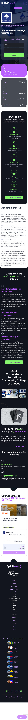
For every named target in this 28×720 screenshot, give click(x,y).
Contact (14, 626)
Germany (14, 612)
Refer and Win (14, 589)
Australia (14, 614)
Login (14, 629)
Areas (14, 583)
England (14, 603)
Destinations (14, 586)
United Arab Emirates (14, 598)
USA (14, 607)
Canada (14, 609)
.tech (15, 575)
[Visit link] (14, 525)
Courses (14, 617)
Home (14, 580)
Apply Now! (22, 717)
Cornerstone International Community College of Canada (12, 26)
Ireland (14, 594)
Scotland (14, 601)
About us (14, 623)
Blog (14, 620)
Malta (14, 596)
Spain (14, 605)
